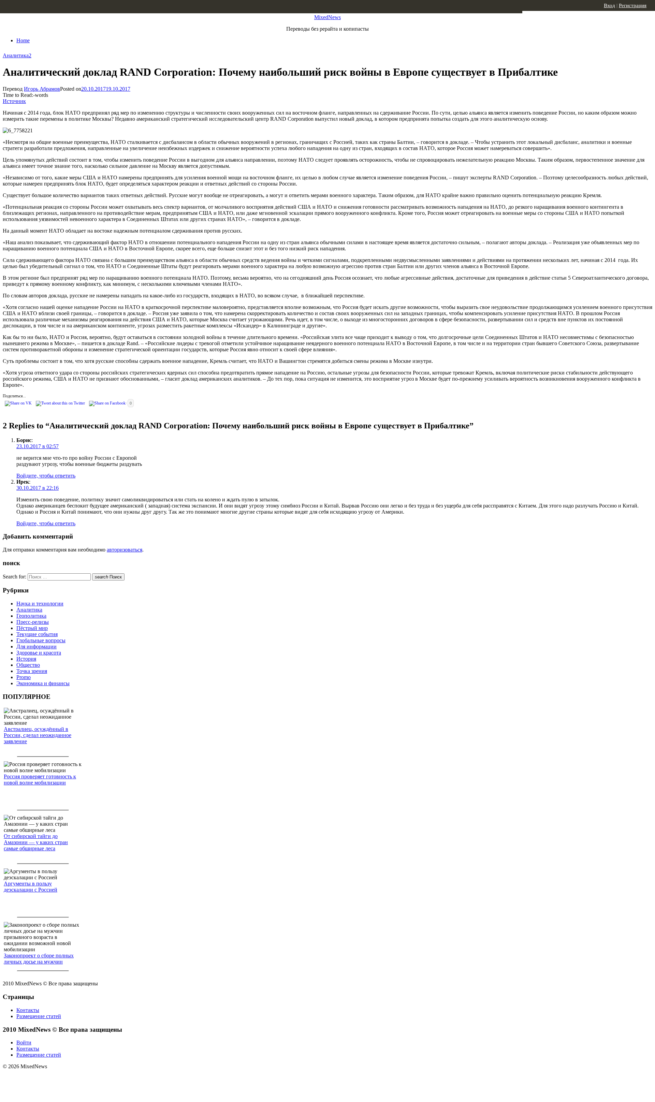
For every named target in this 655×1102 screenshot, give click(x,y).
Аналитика (16, 55)
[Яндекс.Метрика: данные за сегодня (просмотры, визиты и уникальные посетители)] (56, 1078)
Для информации (36, 646)
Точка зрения (31, 671)
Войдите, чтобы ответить (45, 476)
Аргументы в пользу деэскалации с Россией (30, 887)
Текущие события (37, 634)
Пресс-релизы (32, 622)
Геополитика (31, 616)
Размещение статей (38, 1016)
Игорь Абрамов (42, 89)
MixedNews (327, 17)
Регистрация (632, 5)
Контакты (27, 1010)
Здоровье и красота (38, 653)
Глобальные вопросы (41, 640)
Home (23, 40)
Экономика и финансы (43, 683)
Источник (14, 101)
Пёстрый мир (32, 628)
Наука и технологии (39, 603)
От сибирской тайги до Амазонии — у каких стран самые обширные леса (36, 842)
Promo (23, 677)
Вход (609, 5)
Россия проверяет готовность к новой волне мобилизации (40, 779)
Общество (28, 665)
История (26, 659)
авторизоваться (124, 550)
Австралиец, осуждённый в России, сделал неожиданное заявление (37, 735)
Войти (23, 1042)
